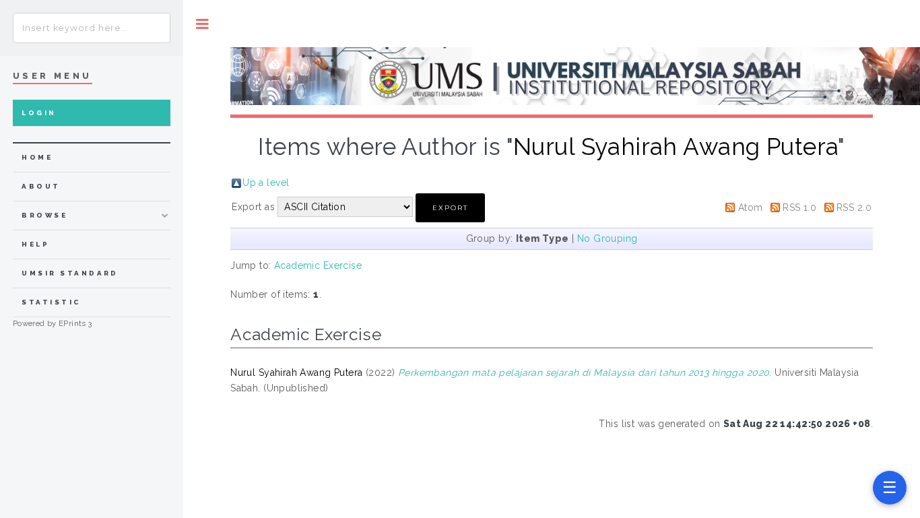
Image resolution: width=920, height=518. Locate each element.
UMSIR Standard (70, 273)
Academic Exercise (318, 265)
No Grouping (607, 238)
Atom (750, 207)
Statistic (51, 302)
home (37, 157)
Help (35, 244)
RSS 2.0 (854, 207)
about (41, 186)
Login (39, 113)
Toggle (202, 24)
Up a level (265, 182)
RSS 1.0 (799, 207)
